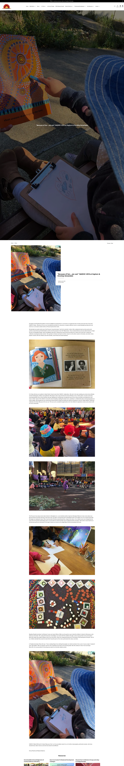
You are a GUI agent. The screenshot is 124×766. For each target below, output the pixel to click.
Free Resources (90, 6)
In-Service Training (50, 6)
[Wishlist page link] (114, 6)
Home (27, 6)
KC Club (43, 6)
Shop (38, 6)
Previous (108, 243)
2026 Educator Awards (59, 6)
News (16, 243)
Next (112, 243)
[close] (122, 1)
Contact (96, 6)
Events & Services (68, 6)
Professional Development (79, 6)
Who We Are (32, 6)
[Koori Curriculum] (6, 6)
